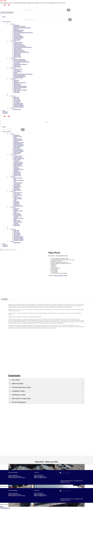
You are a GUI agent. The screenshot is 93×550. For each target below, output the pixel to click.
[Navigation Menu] (0, 123)
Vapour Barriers (17, 54)
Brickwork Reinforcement (19, 75)
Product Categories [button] (7, 21)
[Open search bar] (46, 122)
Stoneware (16, 81)
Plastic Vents (16, 98)
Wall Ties (16, 72)
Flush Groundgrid (17, 48)
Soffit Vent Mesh (17, 100)
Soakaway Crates (17, 57)
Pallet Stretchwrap (17, 85)
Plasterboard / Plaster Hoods (20, 82)
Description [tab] (4, 299)
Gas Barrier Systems (18, 42)
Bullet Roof (61, 275)
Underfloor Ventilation (18, 107)
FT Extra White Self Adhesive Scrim (21, 61)
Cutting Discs (16, 91)
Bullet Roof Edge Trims (19, 30)
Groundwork (13, 41)
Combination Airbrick (18, 103)
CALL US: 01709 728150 (7, 12)
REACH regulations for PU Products (16, 477)
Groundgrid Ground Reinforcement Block (23, 47)
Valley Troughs (17, 39)
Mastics (9, 249)
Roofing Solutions (17, 38)
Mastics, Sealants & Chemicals (20, 89)
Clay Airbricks (17, 102)
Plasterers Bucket (17, 66)
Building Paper (17, 83)
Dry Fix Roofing (17, 35)
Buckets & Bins (17, 88)
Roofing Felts (16, 33)
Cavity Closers (17, 70)
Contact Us (5, 113)
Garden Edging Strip (18, 49)
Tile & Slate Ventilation (19, 37)
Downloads (5, 111)
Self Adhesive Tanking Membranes (21, 52)
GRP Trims (16, 28)
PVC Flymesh (17, 99)
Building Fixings (17, 109)
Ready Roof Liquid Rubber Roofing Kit (22, 27)
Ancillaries (13, 78)
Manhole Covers (17, 53)
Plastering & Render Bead (19, 59)
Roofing (12, 24)
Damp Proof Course (18, 69)
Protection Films (17, 55)
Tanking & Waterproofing (19, 50)
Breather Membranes (18, 31)
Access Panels (17, 63)
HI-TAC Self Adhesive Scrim (20, 60)
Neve (1, 486)
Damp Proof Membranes (19, 44)
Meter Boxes (16, 80)
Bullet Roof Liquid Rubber (19, 26)
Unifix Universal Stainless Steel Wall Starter (23, 74)
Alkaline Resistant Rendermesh (20, 64)
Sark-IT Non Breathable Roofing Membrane (23, 32)
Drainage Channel (17, 43)
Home (4, 16)
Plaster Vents (16, 97)
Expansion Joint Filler (18, 77)
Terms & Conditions (13, 475)
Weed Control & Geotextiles (20, 46)
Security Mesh (17, 65)
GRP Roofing (17, 25)
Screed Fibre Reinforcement (20, 76)
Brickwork (13, 68)
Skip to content (3, 0)
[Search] (68, 10)
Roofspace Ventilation (18, 36)
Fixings (12, 108)
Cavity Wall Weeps (18, 71)
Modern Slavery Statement (14, 476)
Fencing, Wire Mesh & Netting (20, 87)
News (4, 110)
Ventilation (13, 96)
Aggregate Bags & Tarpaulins (20, 86)
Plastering (13, 58)
